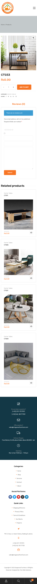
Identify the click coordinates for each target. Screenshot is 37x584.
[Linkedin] (26, 497)
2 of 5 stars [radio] (7, 130)
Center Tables (11, 94)
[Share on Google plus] (13, 96)
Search (18, 581)
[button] (33, 38)
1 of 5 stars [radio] (5, 130)
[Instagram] (22, 497)
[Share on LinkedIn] (10, 96)
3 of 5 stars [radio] (9, 130)
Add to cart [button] (31, 232)
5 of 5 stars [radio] (12, 130)
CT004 (6, 339)
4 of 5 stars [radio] (11, 130)
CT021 (6, 290)
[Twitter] (14, 497)
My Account (6, 581)
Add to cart (24, 87)
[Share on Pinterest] (16, 96)
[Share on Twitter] (8, 96)
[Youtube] (18, 497)
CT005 (6, 245)
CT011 (6, 195)
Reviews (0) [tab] (18, 104)
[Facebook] (10, 497)
